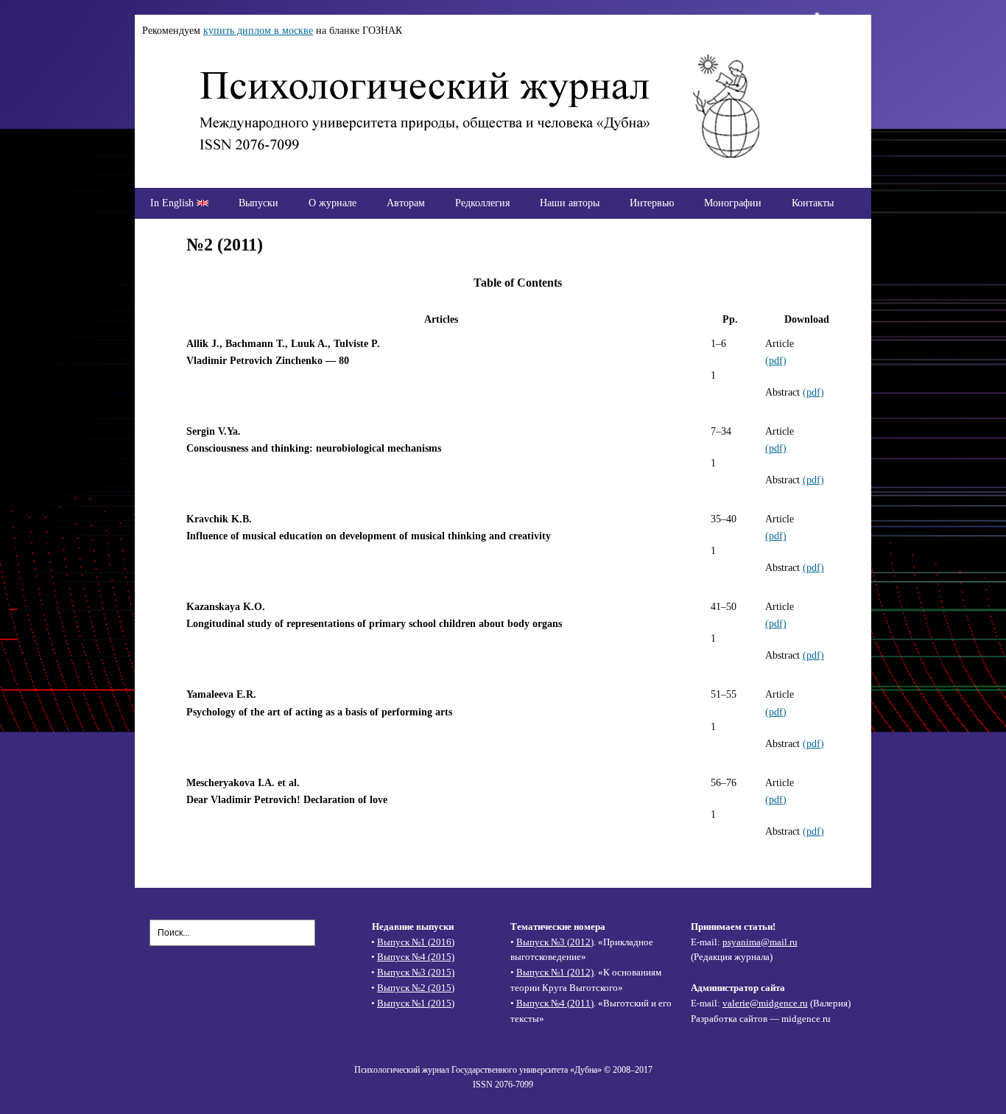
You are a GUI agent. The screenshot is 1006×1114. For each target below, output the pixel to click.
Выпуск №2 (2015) (415, 987)
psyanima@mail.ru (760, 941)
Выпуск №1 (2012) (555, 972)
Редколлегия (482, 203)
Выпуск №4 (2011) (555, 1003)
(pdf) (776, 360)
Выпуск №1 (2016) (415, 941)
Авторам (406, 203)
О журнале (332, 203)
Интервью (652, 203)
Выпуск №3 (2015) (415, 972)
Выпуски (258, 203)
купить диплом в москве (258, 30)
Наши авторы (569, 203)
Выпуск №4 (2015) (415, 956)
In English (173, 203)
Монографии (732, 203)
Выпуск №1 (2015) (415, 1003)
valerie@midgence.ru (765, 1003)
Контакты (813, 203)
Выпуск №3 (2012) (555, 941)
